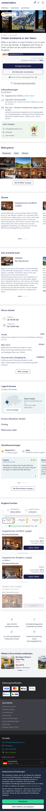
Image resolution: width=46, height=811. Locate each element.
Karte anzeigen (13, 410)
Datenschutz (6, 715)
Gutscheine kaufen (9, 706)
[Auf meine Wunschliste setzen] (43, 13)
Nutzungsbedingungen (10, 721)
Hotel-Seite (28, 408)
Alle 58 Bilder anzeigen (23, 183)
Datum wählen (15, 512)
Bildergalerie (40, 30)
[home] (17, 3)
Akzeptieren (23, 801)
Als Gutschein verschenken (23, 72)
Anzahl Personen (33, 509)
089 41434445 (10, 136)
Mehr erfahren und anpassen (23, 807)
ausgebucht (33, 605)
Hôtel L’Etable (29, 96)
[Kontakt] (34, 3)
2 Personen (32, 512)
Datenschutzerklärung (32, 786)
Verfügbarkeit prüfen (23, 66)
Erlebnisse (5, 8)
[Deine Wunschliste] (38, 3)
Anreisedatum (14, 509)
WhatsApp (8, 132)
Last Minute (25, 8)
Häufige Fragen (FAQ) (10, 727)
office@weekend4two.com (14, 129)
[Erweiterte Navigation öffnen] (44, 8)
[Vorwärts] (42, 521)
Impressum (6, 724)
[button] (12, 543)
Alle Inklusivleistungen (10, 534)
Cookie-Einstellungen (10, 718)
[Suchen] (43, 3)
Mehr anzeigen (23, 372)
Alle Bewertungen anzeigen (23, 488)
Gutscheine (15, 8)
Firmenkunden (7, 712)
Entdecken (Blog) (8, 709)
